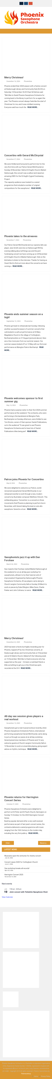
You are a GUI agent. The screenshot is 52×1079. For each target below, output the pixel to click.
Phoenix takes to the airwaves (20, 236)
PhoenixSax (28, 81)
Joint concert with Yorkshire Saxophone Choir (29, 892)
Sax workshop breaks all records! (16, 868)
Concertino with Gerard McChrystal (23, 155)
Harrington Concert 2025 (13, 875)
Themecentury (26, 1074)
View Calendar (7, 897)
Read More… (32, 107)
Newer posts (45, 843)
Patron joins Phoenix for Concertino (24, 479)
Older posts (10, 843)
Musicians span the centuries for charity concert (22, 856)
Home (36, 1076)
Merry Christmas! (13, 77)
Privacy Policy (45, 1076)
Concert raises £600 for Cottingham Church (21, 862)
